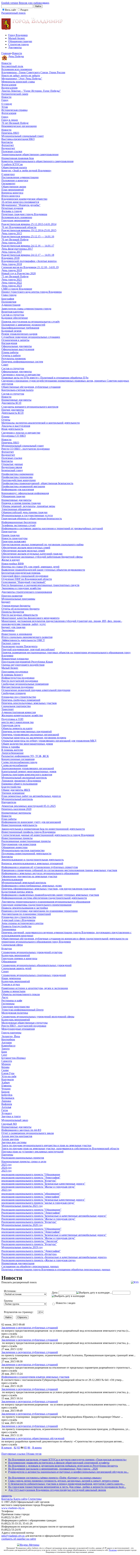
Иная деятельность (12, 428)
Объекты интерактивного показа (20, 994)
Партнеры (7, 1154)
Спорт (5, 971)
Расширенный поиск (13, 12)
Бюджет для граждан (13, 627)
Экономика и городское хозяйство (21, 588)
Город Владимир (18, 35)
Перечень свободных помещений (20, 700)
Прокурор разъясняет (13, 541)
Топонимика (8, 929)
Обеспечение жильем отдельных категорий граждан (31, 553)
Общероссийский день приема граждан (24, 512)
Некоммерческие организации (19, 126)
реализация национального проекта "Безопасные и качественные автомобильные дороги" (54, 1235)
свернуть (6, 1495)
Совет (4, 364)
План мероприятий (12, 189)
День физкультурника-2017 (17, 248)
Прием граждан (10, 535)
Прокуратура (9, 531)
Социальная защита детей (16, 968)
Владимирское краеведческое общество (24, 198)
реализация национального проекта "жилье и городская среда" (38, 1202)
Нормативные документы (16, 399)
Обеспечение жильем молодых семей (23, 550)
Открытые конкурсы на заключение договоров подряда (33, 737)
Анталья (6, 1107)
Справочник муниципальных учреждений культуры (31, 952)
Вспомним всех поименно (16, 69)
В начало (6, 1447)
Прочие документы (12, 409)
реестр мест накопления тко (17, 722)
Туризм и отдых (10, 984)
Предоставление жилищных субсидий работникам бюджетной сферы (42, 556)
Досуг (4, 997)
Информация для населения (17, 489)
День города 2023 (11, 285)
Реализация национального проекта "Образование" (31, 1209)
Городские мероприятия (15, 220)
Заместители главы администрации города (26, 308)
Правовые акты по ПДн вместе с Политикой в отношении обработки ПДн (44, 377)
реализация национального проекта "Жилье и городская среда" (38, 1186)
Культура (6, 948)
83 (18, 1447)
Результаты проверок (13, 358)
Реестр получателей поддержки (19, 680)
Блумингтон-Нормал (13, 1057)
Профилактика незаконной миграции (23, 486)
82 (15, 1447)
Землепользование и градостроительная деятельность (32, 859)
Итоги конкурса (10, 195)
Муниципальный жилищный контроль (24, 777)
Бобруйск (6, 1094)
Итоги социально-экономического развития (26, 637)
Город (4, 100)
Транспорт (7, 709)
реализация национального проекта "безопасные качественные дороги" (43, 1199)
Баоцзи (5, 1091)
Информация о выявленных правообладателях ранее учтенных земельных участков (50, 894)
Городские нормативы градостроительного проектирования (36, 904)
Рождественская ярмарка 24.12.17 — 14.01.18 (27, 254)
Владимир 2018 (10, 258)
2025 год (6, 1164)
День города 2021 (11, 279)
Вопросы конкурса (12, 192)
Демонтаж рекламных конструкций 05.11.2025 (28, 806)
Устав (4, 106)
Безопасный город (12, 470)
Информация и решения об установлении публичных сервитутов (39, 867)
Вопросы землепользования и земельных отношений (32, 863)
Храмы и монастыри (13, 991)
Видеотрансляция (11, 467)
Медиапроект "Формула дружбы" (20, 205)
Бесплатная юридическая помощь (20, 572)
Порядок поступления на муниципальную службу (30, 321)
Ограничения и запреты (15, 340)
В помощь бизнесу (12, 674)
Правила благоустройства (16, 926)
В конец (37, 1447)
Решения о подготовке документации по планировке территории (39, 910)
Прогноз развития (11, 595)
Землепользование (12, 879)
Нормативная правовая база (17, 158)
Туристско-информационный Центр (22, 1009)
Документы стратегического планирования (26, 592)
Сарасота (6, 1061)
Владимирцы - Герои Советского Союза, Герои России (33, 72)
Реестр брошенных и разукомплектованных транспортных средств (40, 585)
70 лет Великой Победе (15, 123)
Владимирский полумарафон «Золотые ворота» (29, 261)
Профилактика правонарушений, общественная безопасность (37, 483)
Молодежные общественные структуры (24, 1022)
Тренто (5, 1048)
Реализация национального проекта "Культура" (29, 1222)
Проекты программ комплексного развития (26, 774)
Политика (113, 1550)
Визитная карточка (12, 311)
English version (9, 2)
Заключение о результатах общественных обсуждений (32, 1438)
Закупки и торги (11, 1116)
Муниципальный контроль (17, 799)
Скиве (5, 1070)
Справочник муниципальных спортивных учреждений (33, 975)
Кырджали (7, 1079)
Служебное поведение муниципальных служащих (30, 337)
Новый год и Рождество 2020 (18, 273)
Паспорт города (10, 643)
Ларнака (6, 1101)
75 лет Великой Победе (15, 276)
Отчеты (5, 419)
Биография (7, 298)
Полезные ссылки (11, 151)
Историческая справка (14, 110)
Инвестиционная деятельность (19, 825)
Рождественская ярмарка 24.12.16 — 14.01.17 (27, 245)
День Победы (16, 56)
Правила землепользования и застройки (24, 907)
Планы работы (9, 352)
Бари (4, 1051)
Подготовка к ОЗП (12, 719)
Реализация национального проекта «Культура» (29, 1254)
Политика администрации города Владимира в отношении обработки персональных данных (55, 1269)
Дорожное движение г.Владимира (21, 780)
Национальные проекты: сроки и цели (23, 1161)
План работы (9, 818)
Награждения (9, 343)
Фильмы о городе (11, 211)
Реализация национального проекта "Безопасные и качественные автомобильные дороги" (54, 1215)
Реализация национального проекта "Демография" (31, 1212)
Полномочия (8, 301)
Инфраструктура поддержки (17, 677)
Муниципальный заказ (14, 1120)
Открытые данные (12, 464)
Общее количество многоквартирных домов (27, 743)
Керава (5, 1067)
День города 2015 (11, 233)
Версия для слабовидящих (34, 2)
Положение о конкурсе (14, 180)
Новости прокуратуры (14, 538)
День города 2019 (11, 270)
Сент (4, 1054)
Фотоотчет (7, 145)
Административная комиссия (18, 712)
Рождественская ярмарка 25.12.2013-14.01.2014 (28, 224)
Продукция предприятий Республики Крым (27, 661)
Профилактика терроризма (17, 477)
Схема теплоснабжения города (19, 762)
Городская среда (10, 725)
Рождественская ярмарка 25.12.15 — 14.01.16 (27, 236)
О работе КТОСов (12, 164)
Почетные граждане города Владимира (24, 214)
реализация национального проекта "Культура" (29, 1180)
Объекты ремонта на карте (16, 728)
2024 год (6, 1167)
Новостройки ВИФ (12, 563)
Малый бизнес (16, 38)
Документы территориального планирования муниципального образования (45, 901)
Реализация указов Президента (19, 646)
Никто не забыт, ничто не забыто (20, 75)
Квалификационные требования (20, 327)
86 (28, 1447)
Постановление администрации (20, 177)
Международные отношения (18, 1028)
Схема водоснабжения (14, 765)
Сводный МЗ (9, 1123)
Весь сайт (10, 9)
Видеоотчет (8, 148)
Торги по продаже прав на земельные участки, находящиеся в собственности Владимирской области (60, 1148)
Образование (9, 961)
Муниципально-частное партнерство (23, 850)
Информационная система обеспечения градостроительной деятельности (44, 897)
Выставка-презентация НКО (18, 139)
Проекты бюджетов (12, 611)
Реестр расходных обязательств (19, 614)
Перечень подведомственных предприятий (26, 731)
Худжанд (6, 1113)
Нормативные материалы (16, 812)
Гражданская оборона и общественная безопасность (31, 518)
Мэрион (6, 1064)
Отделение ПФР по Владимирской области (26, 579)
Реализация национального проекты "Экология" (29, 1241)
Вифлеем (6, 1104)
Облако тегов (33, 1453)
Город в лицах (9, 119)
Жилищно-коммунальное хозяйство (22, 715)
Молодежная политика (14, 1012)
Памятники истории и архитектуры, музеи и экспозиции (34, 988)
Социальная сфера (12, 944)
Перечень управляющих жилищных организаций (30, 734)
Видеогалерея (9, 87)
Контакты (7, 142)
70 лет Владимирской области (18, 227)
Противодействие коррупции (18, 480)
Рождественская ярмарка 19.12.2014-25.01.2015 (28, 230)
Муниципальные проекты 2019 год (22, 1247)
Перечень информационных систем (22, 361)
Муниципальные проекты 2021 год (22, 1205)
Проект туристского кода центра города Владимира (31, 291)
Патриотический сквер (14, 93)
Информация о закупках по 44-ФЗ (21, 1130)
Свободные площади (13, 693)
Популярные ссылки (13, 1453)
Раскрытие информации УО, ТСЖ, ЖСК (25, 756)
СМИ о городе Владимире (16, 288)
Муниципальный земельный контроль (23, 882)
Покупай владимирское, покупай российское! (28, 649)
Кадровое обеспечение (14, 317)
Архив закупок (10, 1139)
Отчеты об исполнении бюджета (20, 608)
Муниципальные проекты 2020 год (22, 1225)
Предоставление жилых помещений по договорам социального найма (42, 544)
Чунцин (6, 1088)
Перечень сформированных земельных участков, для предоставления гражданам (48, 888)
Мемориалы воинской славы (18, 81)
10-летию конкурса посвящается (20, 201)
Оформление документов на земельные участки (29, 876)
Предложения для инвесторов (18, 844)
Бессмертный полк (12, 66)
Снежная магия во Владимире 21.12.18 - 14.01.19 (30, 267)
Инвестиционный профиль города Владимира (28, 831)
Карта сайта (20, 1498)
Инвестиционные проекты (17, 838)
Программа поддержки (14, 671)
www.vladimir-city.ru (12, 1508)
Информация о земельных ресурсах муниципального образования (40, 873)
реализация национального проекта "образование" (31, 1193)
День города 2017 (11, 251)
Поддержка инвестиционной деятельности (26, 853)
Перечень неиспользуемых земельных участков (29, 703)
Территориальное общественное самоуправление (30, 154)
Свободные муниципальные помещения (24, 683)
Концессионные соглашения (17, 759)
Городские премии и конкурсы (19, 958)
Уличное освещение (13, 793)
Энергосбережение (12, 753)
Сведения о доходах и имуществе (20, 374)
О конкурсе (8, 174)
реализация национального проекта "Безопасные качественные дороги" (43, 1183)
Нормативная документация (17, 1263)
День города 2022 (11, 282)
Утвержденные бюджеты (15, 605)
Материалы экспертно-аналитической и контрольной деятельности (40, 422)
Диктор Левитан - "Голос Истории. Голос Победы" (31, 90)
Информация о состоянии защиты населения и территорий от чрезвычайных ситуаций (52, 528)
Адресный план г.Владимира (18, 920)
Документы (15, 47)
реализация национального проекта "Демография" (30, 1177)
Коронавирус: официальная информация (25, 493)
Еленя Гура (7, 1073)
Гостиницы (8, 1003)
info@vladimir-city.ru (13, 1535)
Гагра (4, 1110)
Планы (5, 416)
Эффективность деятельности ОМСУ (23, 640)
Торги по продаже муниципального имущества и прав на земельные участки (46, 1145)
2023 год (6, 1170)
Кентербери (8, 1039)
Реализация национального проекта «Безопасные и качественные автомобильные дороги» (54, 1257)
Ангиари (6, 1042)
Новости (17, 53)
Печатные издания (12, 208)
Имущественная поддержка (17, 687)
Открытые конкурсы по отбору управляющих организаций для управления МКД (48, 740)
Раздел (24, 9)
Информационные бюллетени (18, 522)
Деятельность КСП (12, 412)
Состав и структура (12, 314)
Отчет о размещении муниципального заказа (27, 1133)
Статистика (34, 1498)
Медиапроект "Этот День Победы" (21, 78)
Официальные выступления (17, 349)
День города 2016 (11, 242)
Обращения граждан (20, 41)
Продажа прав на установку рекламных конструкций (32, 1151)
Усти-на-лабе (8, 1076)
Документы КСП (11, 402)
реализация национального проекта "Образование (30, 1174)
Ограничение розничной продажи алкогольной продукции (35, 690)
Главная (6, 53)
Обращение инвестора (14, 847)
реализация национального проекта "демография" (30, 1196)
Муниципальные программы (18, 598)
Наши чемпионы (11, 978)
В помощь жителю (12, 749)
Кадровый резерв (11, 330)
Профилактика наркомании (17, 474)
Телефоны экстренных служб (18, 525)
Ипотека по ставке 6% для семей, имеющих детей (30, 566)
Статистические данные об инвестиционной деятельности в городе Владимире (47, 835)
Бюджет (5, 601)
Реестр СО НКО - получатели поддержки (25, 448)
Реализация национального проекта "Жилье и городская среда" (38, 1218)
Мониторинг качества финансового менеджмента (30, 617)
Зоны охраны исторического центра (22, 923)
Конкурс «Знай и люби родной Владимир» (26, 170)
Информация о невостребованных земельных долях (31, 885)
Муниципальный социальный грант (22, 136)
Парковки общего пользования (19, 783)
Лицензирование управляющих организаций (27, 768)
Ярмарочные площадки (15, 658)
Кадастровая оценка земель (17, 891)
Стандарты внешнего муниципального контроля (29, 406)
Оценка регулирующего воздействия (22, 664)
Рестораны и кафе (11, 1000)
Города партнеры (11, 1032)
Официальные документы (16, 346)
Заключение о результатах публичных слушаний (29, 1327)
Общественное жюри (13, 186)
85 (25, 1447)
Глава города (8, 294)
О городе (6, 103)
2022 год (6, 1189)
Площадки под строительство (18, 696)
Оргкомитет (8, 183)
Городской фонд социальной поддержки (24, 575)
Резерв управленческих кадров (19, 333)
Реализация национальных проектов (22, 1157)
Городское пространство (15, 1006)
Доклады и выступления (15, 425)
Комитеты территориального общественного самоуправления (37, 161)
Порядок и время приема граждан (21, 503)
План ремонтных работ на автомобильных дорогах (31, 796)
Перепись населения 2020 (16, 809)
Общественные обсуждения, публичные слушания (30, 386)
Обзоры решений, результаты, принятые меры (28, 506)
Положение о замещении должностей (23, 324)
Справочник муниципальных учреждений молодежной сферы (37, 1016)
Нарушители (8, 802)
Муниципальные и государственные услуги (27, 515)
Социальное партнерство (16, 706)
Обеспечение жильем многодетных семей (25, 547)
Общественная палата (14, 167)
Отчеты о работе (11, 355)
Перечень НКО (10, 132)
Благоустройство (11, 786)
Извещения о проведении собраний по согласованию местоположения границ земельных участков (59, 870)
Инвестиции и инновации (16, 634)
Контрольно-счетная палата (17, 389)
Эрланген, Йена (10, 1036)
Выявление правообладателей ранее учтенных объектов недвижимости (43, 569)
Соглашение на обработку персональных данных (30, 1266)
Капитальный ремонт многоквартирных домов (28, 771)
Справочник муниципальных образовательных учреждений (36, 965)
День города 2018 (11, 264)
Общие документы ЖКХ (15, 789)
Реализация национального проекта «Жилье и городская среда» (38, 1260)
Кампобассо (8, 1045)
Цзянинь (6, 1085)
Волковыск (7, 1097)
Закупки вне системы (13, 1142)
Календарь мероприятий (15, 955)
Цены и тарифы (10, 746)
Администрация (10, 304)
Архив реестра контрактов (16, 1136)
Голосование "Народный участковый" (23, 582)
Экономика (8, 630)
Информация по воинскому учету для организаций (31, 822)
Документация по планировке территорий (26, 914)
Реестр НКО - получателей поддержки (23, 1025)
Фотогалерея (8, 84)
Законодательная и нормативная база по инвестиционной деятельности (43, 828)
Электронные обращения (16, 509)
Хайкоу (5, 1082)
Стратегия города (18, 44)
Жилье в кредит (10, 559)
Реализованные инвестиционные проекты (26, 841)
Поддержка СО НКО (13, 435)
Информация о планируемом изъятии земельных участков (35, 1376)
